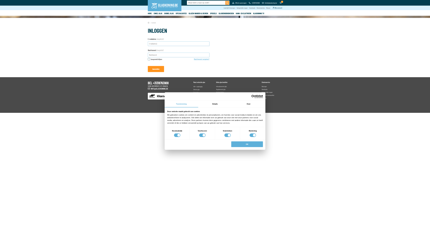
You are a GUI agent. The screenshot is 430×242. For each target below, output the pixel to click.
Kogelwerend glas (221, 89)
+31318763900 (255, 3)
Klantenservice (261, 8)
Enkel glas (158, 13)
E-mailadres (155, 39)
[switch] (202, 135)
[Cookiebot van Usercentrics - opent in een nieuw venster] (253, 96)
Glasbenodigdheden (226, 13)
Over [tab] (248, 104)
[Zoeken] (227, 3)
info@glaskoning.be (270, 3)
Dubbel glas (169, 13)
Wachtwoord (155, 50)
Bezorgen (264, 86)
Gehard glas (196, 89)
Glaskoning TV (258, 13)
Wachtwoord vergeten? (201, 59)
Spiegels (213, 13)
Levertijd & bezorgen (229, 8)
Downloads (252, 8)
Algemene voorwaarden (268, 95)
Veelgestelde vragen (242, 8)
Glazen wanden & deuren (198, 13)
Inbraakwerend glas (221, 86)
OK (247, 144)
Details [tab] (215, 104)
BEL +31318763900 (158, 83)
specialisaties (181, 13)
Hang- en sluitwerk (243, 13)
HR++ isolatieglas (198, 87)
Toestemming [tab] (181, 104)
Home (150, 13)
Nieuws (268, 8)
